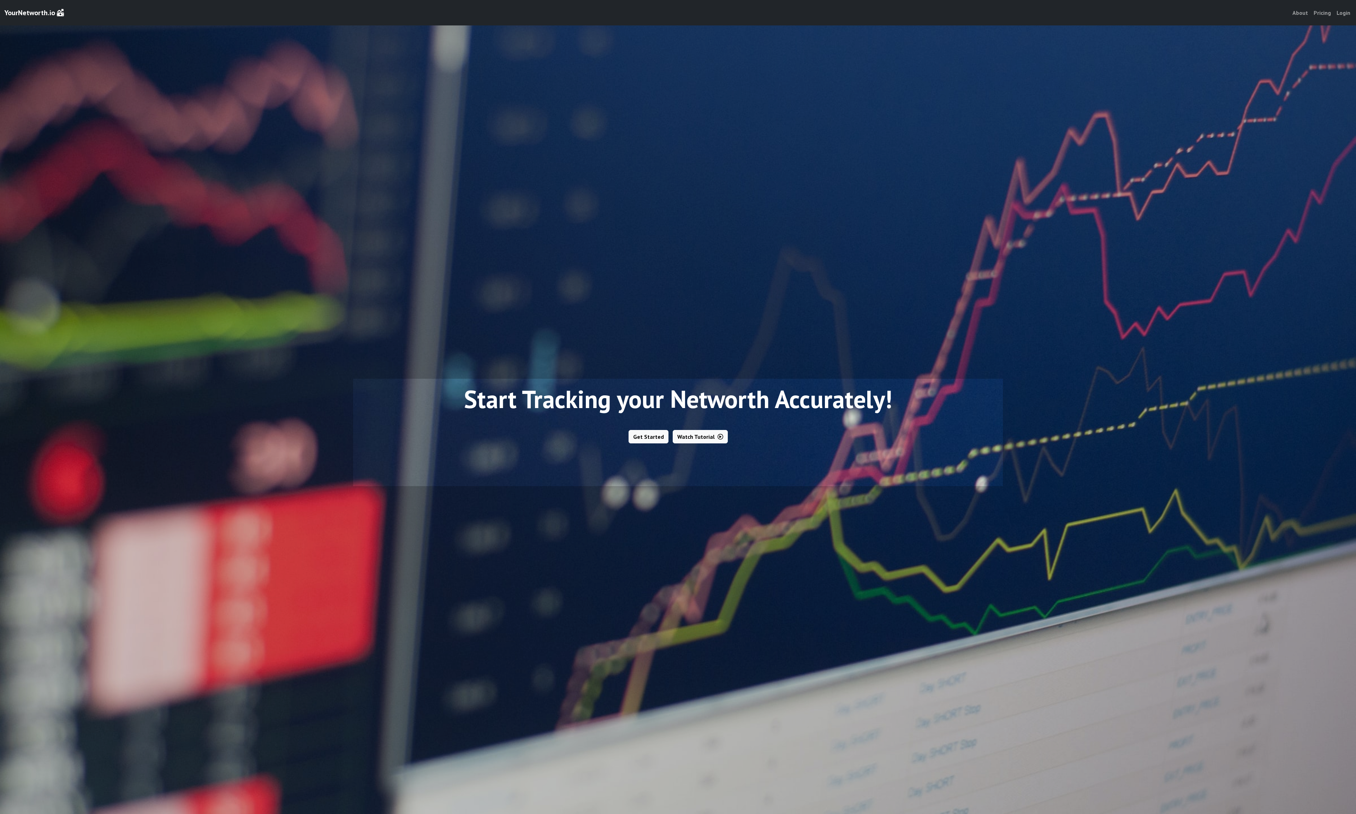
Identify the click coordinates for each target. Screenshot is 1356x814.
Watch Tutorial (696, 436)
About (1300, 12)
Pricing (1322, 12)
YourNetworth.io (30, 12)
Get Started (648, 436)
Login (1343, 12)
